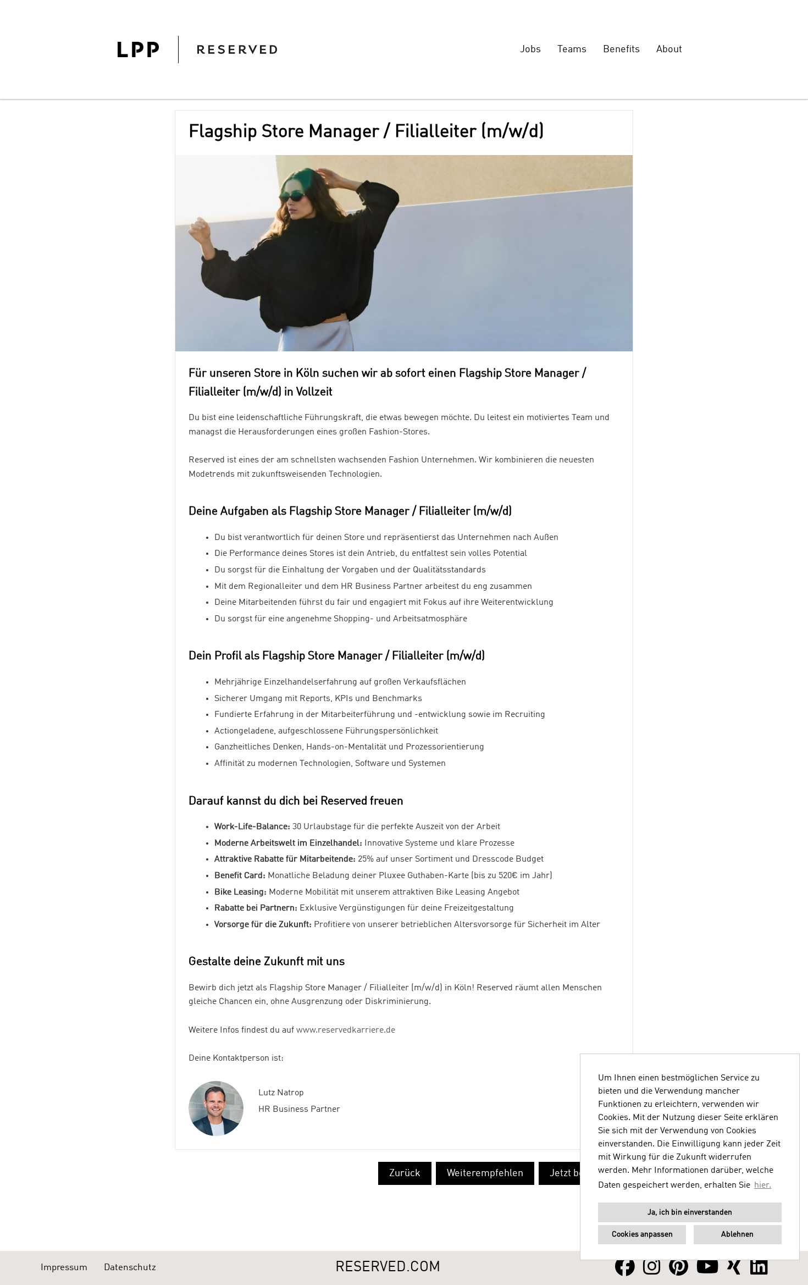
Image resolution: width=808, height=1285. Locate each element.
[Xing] (734, 1268)
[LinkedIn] (759, 1268)
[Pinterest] (678, 1268)
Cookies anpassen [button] (642, 1234)
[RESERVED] (197, 49)
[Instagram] (652, 1268)
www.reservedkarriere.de (345, 1030)
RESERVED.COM (387, 1267)
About (669, 49)
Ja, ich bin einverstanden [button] (689, 1212)
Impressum (64, 1267)
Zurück (404, 1173)
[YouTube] (707, 1268)
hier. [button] (762, 1185)
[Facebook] (625, 1268)
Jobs (530, 49)
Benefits (621, 49)
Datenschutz (130, 1267)
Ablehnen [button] (737, 1234)
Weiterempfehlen (485, 1173)
